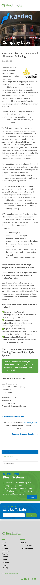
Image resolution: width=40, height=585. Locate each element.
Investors (5, 562)
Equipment (6, 551)
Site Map (5, 568)
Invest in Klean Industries (11, 460)
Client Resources (26, 548)
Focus (4, 545)
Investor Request (9, 463)
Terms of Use (15, 573)
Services (5, 548)
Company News (8, 456)
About (4, 543)
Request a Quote (26, 545)
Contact (23, 543)
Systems (5, 556)
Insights (5, 559)
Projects (5, 554)
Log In (32, 497)
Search (4, 565)
